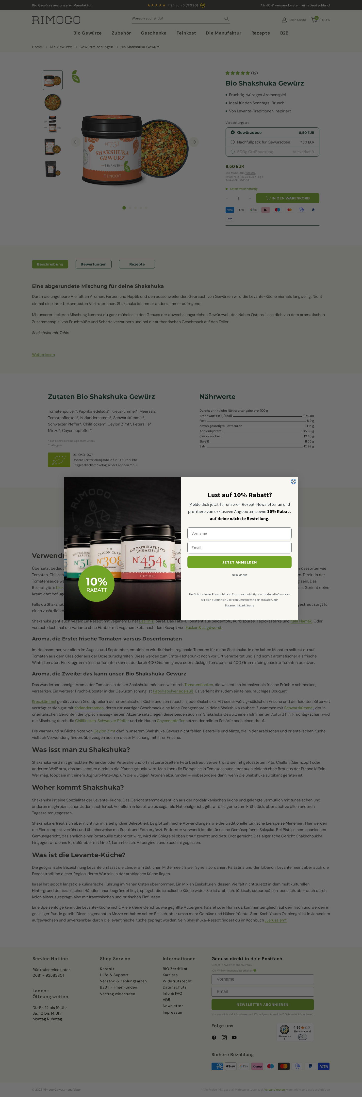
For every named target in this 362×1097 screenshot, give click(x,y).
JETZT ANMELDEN (239, 562)
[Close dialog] (293, 481)
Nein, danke (239, 575)
